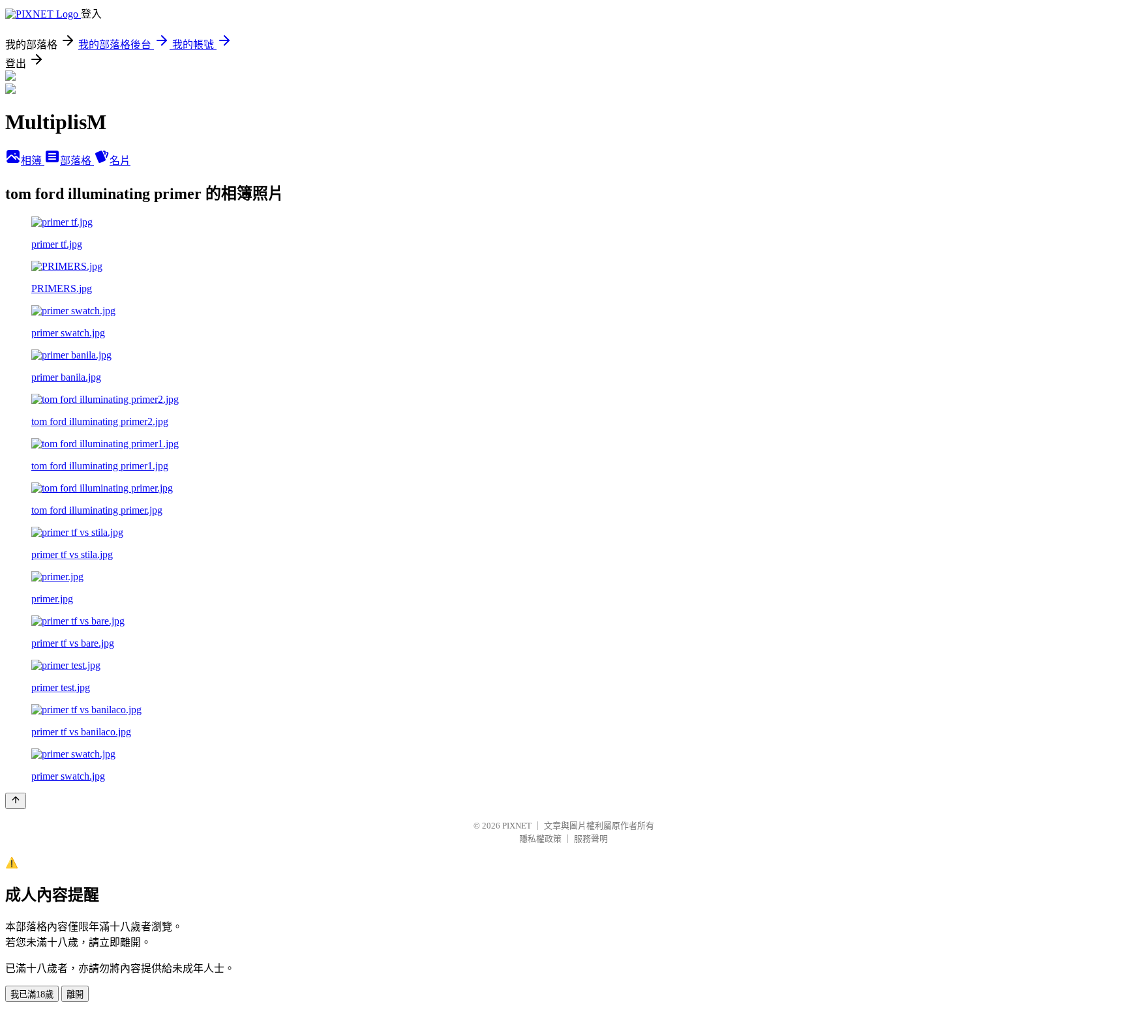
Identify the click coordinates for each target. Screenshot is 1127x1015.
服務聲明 (591, 839)
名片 (120, 160)
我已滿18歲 (31, 994)
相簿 (32, 160)
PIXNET (517, 826)
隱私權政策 (540, 839)
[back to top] (15, 801)
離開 (75, 994)
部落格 (77, 160)
